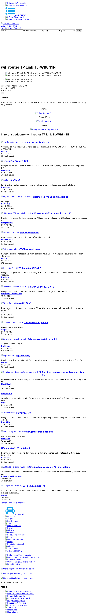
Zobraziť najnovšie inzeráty (13, 503)
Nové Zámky (6, 384)
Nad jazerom (7, 222)
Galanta (4, 362)
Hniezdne (5, 438)
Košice (4, 151)
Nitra (3, 403)
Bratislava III (6, 187)
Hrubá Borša (6, 239)
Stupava (4, 329)
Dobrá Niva (6, 422)
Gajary (4, 495)
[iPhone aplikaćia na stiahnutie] (17, 573)
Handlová (5, 170)
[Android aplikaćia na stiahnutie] (17, 569)
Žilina (3, 312)
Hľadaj (79, 30)
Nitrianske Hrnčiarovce (11, 294)
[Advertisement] (44, 48)
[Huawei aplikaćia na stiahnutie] (17, 578)
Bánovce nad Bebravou (11, 476)
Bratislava (5, 204)
